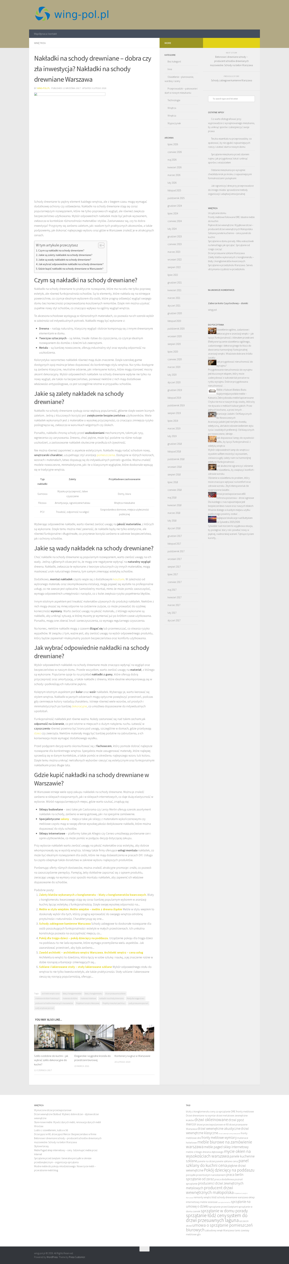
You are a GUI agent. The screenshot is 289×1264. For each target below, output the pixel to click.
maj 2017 (172, 589)
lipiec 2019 (173, 420)
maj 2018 (172, 497)
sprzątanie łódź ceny (206, 1215)
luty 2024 (172, 228)
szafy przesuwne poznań (138, 1003)
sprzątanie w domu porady (224, 1210)
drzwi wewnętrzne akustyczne (219, 1128)
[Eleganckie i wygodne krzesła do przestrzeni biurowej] (94, 1038)
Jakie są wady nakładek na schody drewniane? (64, 259)
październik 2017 (176, 551)
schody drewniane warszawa (232, 1197)
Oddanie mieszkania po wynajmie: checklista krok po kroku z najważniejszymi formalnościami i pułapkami (230, 174)
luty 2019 (172, 436)
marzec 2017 (174, 605)
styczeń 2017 (174, 620)
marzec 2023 (174, 251)
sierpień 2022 (174, 267)
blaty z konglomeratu (93, 993)
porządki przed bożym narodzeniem (206, 1175)
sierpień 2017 (174, 566)
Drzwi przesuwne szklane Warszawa (226, 253)
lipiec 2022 (173, 274)
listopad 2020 (174, 321)
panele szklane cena (226, 1161)
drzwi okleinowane (211, 1119)
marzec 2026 (174, 175)
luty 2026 (172, 182)
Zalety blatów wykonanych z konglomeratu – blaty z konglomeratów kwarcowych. (93, 895)
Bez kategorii (174, 61)
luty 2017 (172, 612)
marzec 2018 (174, 512)
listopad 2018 (174, 451)
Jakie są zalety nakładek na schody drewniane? (65, 255)
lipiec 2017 (173, 574)
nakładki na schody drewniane (111, 998)
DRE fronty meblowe (242, 1111)
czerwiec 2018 (175, 489)
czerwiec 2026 (175, 152)
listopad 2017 (174, 543)
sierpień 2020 (174, 344)
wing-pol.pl (43, 88)
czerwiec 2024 (175, 221)
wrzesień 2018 (175, 466)
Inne (170, 69)
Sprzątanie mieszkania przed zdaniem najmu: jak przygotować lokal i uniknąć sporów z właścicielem (228, 158)
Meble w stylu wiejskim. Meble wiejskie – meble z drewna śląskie (80, 909)
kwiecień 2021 (174, 290)
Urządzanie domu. (217, 213)
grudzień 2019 (175, 390)
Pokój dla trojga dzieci (135, 998)
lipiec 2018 (173, 482)
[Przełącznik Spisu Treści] (100, 245)
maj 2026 (172, 159)
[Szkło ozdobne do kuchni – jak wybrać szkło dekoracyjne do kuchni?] (54, 1038)
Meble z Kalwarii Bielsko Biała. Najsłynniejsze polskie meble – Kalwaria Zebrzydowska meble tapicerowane (231, 393)
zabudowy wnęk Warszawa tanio (222, 1230)
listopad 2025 (174, 190)
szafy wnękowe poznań (44, 1008)
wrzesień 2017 (175, 559)
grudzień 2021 (175, 282)
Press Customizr (77, 1257)
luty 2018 (172, 520)
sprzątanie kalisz (224, 1202)
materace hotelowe (88, 998)
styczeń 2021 (174, 305)
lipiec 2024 (173, 213)
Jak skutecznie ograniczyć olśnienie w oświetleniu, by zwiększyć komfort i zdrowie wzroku (231, 469)
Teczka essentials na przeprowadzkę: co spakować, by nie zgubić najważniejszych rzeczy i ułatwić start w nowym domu (230, 142)
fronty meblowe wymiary (219, 1137)
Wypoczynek (174, 123)
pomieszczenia (106, 455)
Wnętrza (40, 43)
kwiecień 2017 (174, 597)
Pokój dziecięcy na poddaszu (229, 1170)
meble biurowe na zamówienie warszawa (219, 1144)
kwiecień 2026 (174, 167)
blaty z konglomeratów (72, 993)
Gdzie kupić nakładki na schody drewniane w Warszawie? (70, 268)
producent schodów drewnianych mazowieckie (54, 1003)
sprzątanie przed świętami (223, 1206)
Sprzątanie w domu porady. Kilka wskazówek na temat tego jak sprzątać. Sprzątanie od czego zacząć (231, 245)
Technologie (174, 100)
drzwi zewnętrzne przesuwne (229, 1133)
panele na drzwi (206, 1161)
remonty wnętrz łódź (205, 1197)
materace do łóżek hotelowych (47, 998)
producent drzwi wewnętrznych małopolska (210, 1190)
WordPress (52, 1257)
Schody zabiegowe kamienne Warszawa (65, 923)
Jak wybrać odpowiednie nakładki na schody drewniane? (71, 264)
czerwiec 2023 (175, 244)
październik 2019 (176, 405)
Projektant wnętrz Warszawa (87, 1003)
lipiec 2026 (173, 144)
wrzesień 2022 (175, 259)
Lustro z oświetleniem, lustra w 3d (51, 1130)
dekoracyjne (79, 706)
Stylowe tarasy (41, 1146)
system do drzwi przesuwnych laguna (217, 1217)
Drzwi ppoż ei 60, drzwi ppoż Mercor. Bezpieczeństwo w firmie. (65, 1134)
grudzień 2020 (175, 313)
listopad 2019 (174, 397)
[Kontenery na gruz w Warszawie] (134, 1038)
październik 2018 (176, 459)
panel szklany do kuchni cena (217, 1163)
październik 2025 (176, 198)
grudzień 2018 (175, 443)
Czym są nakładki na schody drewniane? (61, 250)
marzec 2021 (174, 297)
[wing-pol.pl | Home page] (72, 15)
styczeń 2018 (174, 528)
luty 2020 (172, 374)
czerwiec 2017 (175, 582)
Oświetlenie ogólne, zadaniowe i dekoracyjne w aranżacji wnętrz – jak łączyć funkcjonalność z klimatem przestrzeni (231, 333)
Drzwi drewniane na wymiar (201, 1115)
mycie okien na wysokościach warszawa (218, 1154)
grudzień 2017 (175, 536)
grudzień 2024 (175, 205)
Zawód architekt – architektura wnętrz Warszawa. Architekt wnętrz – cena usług (91, 952)
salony (65, 819)
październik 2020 (176, 328)
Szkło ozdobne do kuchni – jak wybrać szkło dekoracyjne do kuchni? (51, 1060)
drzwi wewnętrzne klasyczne (217, 1130)
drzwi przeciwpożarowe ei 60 (213, 1124)
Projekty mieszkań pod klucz (114, 1003)
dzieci (37, 733)
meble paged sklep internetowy (226, 1147)
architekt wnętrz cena (51, 993)
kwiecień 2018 (174, 505)
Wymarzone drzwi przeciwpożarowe (52, 1110)
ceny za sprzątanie (220, 1111)
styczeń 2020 (174, 382)
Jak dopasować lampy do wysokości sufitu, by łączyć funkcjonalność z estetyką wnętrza (231, 441)
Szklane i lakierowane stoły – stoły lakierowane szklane (75, 967)
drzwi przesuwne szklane (115, 993)
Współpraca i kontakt (45, 33)
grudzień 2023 (175, 236)
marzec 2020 (174, 367)
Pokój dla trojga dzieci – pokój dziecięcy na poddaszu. (74, 938)
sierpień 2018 (174, 474)
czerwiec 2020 (175, 359)
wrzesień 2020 (175, 336)
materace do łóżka (70, 998)
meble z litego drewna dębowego (204, 1152)
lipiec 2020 (173, 351)
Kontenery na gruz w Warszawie (132, 1056)
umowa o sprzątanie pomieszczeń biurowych (219, 1227)
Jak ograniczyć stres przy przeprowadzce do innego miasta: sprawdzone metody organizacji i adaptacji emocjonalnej (231, 189)
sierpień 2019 (174, 413)
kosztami (118, 579)
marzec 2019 (174, 428)
